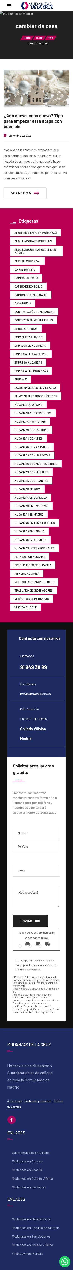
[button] (64, 1261)
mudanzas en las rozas (31, 506)
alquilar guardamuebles (33, 241)
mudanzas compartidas (31, 430)
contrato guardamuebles (33, 320)
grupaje (20, 379)
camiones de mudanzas (30, 295)
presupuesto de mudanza (32, 565)
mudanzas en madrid (28, 514)
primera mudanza (26, 573)
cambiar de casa (26, 278)
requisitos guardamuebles (34, 582)
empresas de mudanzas (31, 371)
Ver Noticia (21, 193)
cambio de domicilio (28, 286)
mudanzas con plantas (31, 480)
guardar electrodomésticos (35, 396)
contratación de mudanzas (34, 311)
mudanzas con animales (31, 447)
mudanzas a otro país (30, 421)
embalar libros (26, 328)
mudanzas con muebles (31, 472)
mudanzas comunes (28, 438)
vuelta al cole (25, 607)
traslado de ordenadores (33, 590)
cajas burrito (25, 269)
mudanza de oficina (28, 404)
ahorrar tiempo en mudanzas (35, 232)
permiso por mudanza (29, 556)
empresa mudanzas (28, 362)
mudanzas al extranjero (33, 413)
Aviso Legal (14, 1101)
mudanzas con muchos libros (35, 463)
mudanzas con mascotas (32, 455)
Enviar (26, 921)
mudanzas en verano (29, 531)
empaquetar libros (28, 337)
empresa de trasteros (31, 354)
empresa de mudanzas (30, 345)
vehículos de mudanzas (31, 599)
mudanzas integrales (30, 539)
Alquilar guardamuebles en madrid (35, 251)
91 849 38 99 (33, 667)
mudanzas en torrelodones (34, 523)
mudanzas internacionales (34, 548)
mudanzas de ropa (27, 489)
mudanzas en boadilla (30, 497)
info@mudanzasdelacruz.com (35, 693)
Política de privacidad (28, 969)
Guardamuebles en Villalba (35, 387)
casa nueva (22, 303)
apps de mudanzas (27, 261)
